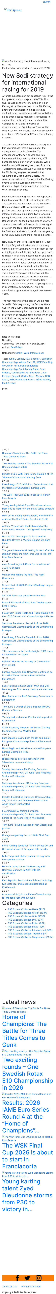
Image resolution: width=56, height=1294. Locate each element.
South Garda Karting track (25, 372)
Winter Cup (25, 362)
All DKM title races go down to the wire (23, 595)
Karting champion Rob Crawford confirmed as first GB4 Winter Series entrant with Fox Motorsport (27, 675)
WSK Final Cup (45, 362)
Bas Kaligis (16, 347)
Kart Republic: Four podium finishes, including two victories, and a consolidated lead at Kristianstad (27, 884)
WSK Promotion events (22, 379)
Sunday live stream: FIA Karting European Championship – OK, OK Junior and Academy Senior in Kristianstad (26, 773)
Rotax (38, 923)
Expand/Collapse (22, 909)
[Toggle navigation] (50, 11)
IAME (38, 926)
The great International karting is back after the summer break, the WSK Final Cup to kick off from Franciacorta (28, 554)
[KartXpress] (13, 10)
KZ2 (27, 358)
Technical (39, 933)
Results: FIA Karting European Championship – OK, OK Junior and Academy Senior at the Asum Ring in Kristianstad (27, 800)
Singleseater (42, 937)
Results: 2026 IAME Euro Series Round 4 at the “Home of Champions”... (25, 1116)
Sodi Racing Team (28, 369)
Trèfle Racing (43, 379)
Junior (12, 358)
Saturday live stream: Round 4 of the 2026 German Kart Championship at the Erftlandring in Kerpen (27, 627)
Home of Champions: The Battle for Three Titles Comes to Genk (24, 1030)
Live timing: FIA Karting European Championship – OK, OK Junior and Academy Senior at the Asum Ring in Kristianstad (26, 814)
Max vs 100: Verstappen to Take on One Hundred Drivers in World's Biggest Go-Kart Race (26, 540)
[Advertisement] (28, 28)
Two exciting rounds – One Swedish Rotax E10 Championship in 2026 (27, 1073)
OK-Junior (7, 365)
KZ (33, 362)
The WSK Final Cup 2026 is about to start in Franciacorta (27, 1156)
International (37, 352)
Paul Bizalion (9, 383)
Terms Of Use (9, 1286)
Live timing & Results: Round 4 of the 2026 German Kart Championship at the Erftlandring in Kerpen (27, 641)
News (38, 909)
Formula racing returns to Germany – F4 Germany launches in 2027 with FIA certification (23, 870)
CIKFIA (19, 352)
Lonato (20, 358)
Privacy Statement (31, 1286)
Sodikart (35, 358)
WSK (26, 352)
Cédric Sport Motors (32, 376)
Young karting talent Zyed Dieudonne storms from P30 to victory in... (27, 1195)
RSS (10, 909)
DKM (38, 919)
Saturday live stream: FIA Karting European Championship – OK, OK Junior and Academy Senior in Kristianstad (26, 786)
